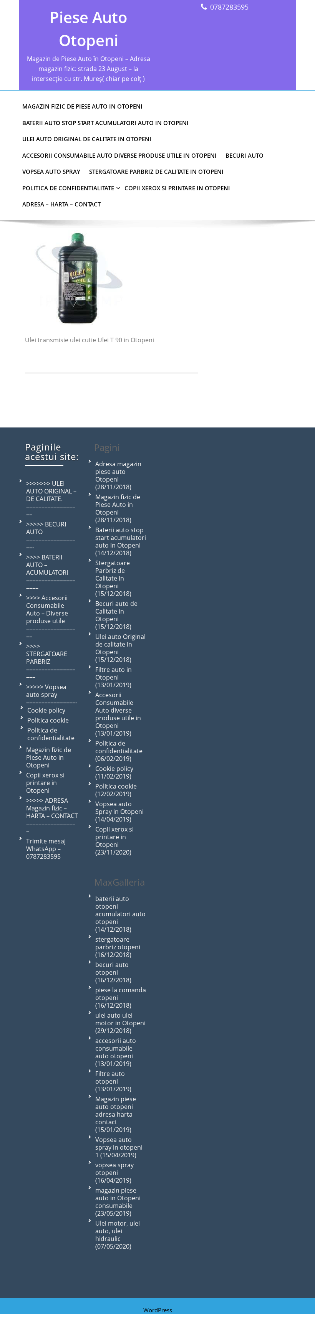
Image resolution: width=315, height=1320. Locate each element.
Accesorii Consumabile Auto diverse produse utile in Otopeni (119, 155)
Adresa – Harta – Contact (61, 204)
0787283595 (229, 7)
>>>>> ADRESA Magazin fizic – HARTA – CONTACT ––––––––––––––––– (52, 815)
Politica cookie (48, 720)
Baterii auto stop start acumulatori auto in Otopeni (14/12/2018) (120, 541)
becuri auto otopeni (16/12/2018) (113, 972)
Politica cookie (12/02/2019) (116, 790)
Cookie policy (46, 710)
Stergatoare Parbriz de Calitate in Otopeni (156, 171)
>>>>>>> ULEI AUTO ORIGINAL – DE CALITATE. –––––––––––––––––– (51, 498)
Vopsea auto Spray (51, 171)
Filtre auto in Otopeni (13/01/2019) (113, 677)
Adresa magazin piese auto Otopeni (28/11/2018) (118, 475)
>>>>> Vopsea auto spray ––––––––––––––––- (51, 694)
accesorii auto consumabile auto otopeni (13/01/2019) (115, 1052)
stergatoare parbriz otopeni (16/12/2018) (117, 947)
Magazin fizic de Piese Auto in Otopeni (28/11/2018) (117, 508)
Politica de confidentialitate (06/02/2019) (119, 751)
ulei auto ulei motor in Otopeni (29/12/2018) (120, 1023)
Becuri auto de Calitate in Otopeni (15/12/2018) (116, 615)
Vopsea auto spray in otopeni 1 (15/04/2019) (119, 1147)
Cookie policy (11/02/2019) (114, 772)
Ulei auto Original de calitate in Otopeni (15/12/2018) (120, 648)
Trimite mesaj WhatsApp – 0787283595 (46, 849)
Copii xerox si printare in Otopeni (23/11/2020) (114, 840)
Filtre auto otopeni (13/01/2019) (113, 1081)
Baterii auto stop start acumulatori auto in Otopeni (105, 123)
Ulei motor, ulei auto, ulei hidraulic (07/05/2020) (117, 1235)
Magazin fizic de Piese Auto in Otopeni (82, 106)
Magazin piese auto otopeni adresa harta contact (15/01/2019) (115, 1114)
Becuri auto (244, 155)
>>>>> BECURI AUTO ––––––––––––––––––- (50, 535)
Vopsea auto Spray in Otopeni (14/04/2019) (119, 811)
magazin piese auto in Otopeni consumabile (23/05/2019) (118, 1202)
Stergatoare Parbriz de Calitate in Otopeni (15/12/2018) (113, 578)
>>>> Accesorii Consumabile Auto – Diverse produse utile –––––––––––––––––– (50, 617)
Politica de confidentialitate (68, 188)
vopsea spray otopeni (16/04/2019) (114, 1173)
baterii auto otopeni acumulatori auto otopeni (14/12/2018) (120, 914)
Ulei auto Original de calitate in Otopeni (86, 139)
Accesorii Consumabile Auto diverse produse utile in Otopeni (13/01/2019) (118, 714)
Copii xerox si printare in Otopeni (177, 188)
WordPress (157, 1310)
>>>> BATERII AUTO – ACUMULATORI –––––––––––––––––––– (50, 572)
